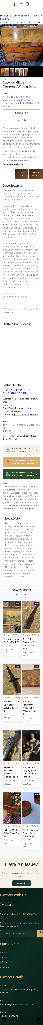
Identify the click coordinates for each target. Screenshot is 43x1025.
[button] (3, 45)
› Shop (3, 962)
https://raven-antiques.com (24, 414)
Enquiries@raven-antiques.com (24, 408)
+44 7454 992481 (9, 1016)
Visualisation (21, 174)
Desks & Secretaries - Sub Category (21, 17)
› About (3, 957)
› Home (3, 952)
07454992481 (16, 411)
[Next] (39, 1019)
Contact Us (21, 883)
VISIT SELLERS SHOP (17, 390)
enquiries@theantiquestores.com (16, 1004)
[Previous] (4, 1019)
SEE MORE (22, 594)
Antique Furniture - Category (21, 22)
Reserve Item (21, 113)
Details (7, 172)
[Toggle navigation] (21, 4)
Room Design (35, 174)
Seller (24, 151)
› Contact (4, 967)
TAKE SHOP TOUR (15, 393)
